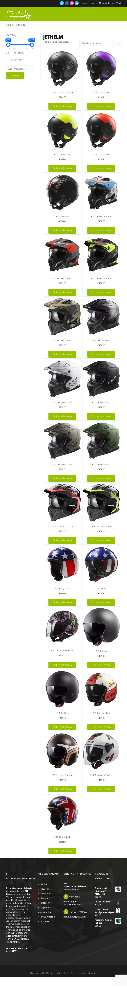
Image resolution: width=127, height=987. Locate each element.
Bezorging (46, 902)
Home (9, 24)
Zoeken (15, 75)
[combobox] (20, 59)
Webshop (46, 893)
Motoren (45, 898)
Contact (45, 921)
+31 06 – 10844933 (78, 911)
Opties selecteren (62, 106)
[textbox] (20, 59)
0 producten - (111, 3)
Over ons (46, 888)
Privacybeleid (48, 916)
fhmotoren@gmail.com (75, 916)
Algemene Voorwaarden (45, 910)
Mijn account (88, 3)
